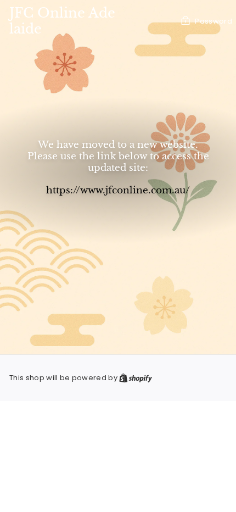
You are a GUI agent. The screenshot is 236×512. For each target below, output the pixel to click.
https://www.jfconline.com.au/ (118, 190)
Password (213, 21)
